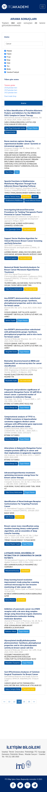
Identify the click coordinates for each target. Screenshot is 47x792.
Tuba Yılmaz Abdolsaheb (13, 289)
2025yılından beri (10, 90)
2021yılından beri (10, 92)
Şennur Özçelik (10, 320)
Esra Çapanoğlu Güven (13, 229)
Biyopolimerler (10, 132)
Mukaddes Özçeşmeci (12, 663)
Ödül (8, 63)
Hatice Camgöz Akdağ (12, 689)
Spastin (35, 197)
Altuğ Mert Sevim (11, 352)
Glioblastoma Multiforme (14, 200)
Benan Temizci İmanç (12, 197)
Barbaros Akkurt (10, 631)
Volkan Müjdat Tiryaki (12, 544)
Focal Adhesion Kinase (33, 200)
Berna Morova (10, 600)
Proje (9, 57)
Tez (8, 66)
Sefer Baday (9, 517)
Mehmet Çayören (11, 258)
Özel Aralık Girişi (10, 96)
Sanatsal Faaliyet (13, 72)
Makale (9, 51)
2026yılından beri (10, 88)
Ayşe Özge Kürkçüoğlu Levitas (15, 128)
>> (34, 702)
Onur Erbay (9, 172)
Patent (9, 54)
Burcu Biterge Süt (11, 407)
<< (4, 702)
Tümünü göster (9, 85)
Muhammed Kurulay (12, 571)
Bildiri (9, 69)
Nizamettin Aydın (11, 381)
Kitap (8, 60)
